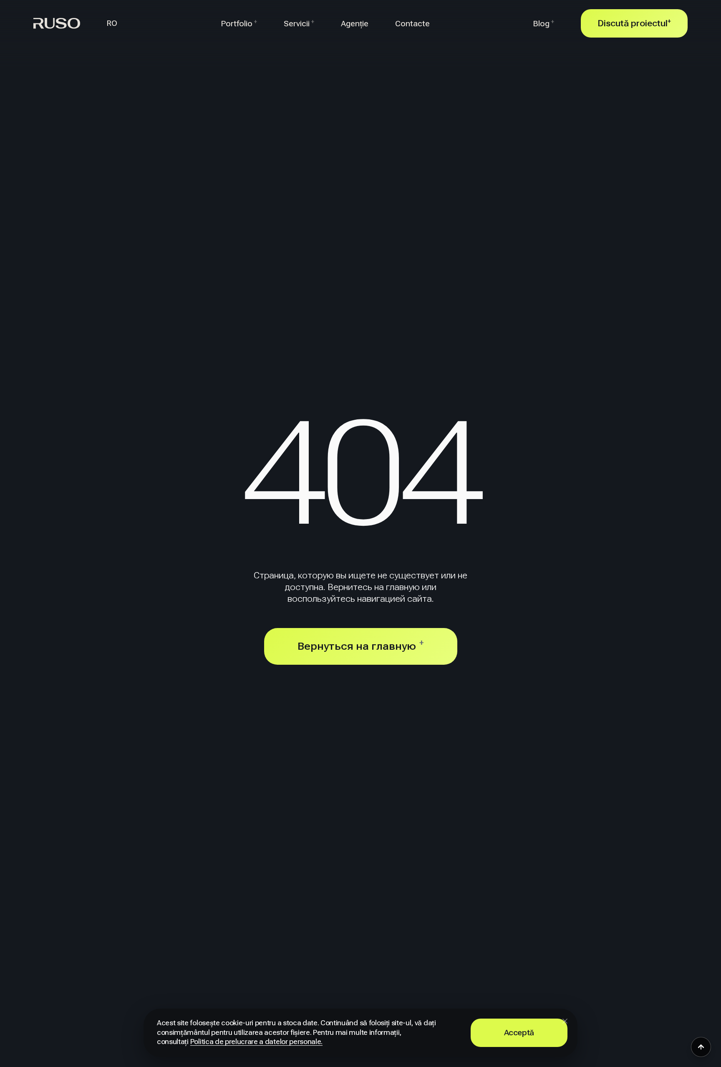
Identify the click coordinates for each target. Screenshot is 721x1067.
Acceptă (519, 1032)
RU (112, 12)
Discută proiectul (634, 23)
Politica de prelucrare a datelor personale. (256, 1042)
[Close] (565, 1021)
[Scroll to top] (701, 1047)
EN (112, 34)
